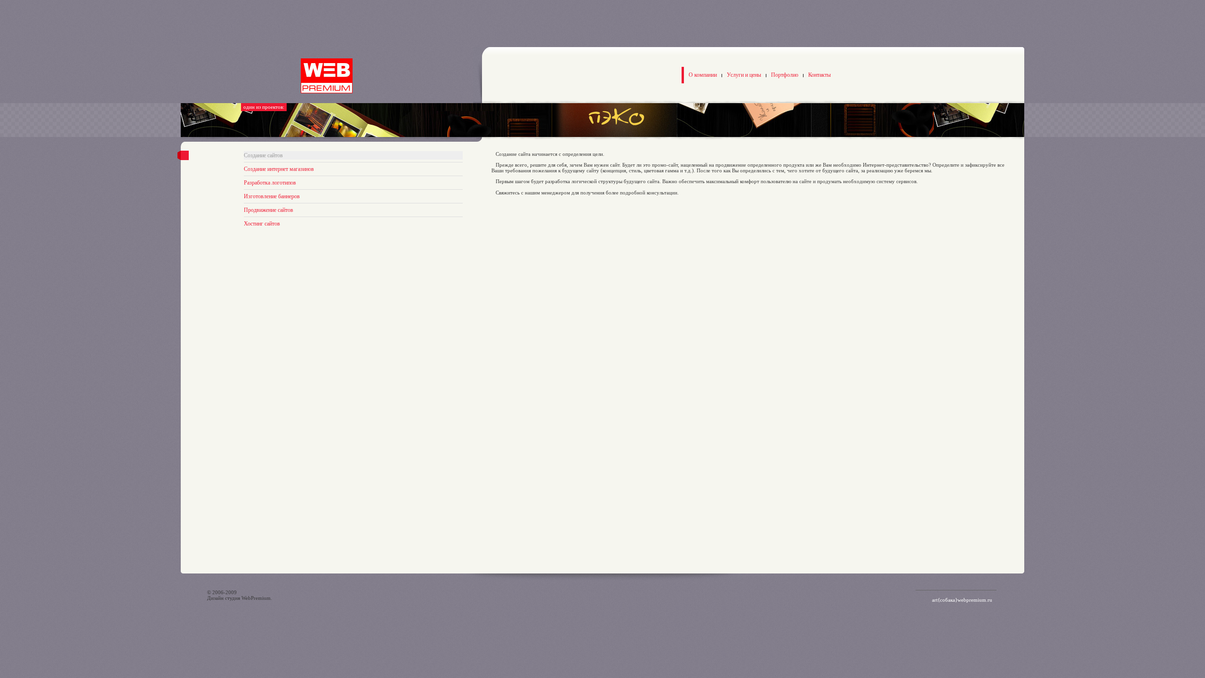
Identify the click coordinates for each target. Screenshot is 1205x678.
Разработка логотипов (270, 182)
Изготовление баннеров (272, 196)
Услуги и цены (744, 75)
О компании (703, 75)
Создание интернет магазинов (279, 169)
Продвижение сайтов (268, 210)
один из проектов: (263, 107)
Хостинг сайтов (262, 223)
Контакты (819, 75)
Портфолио (784, 75)
